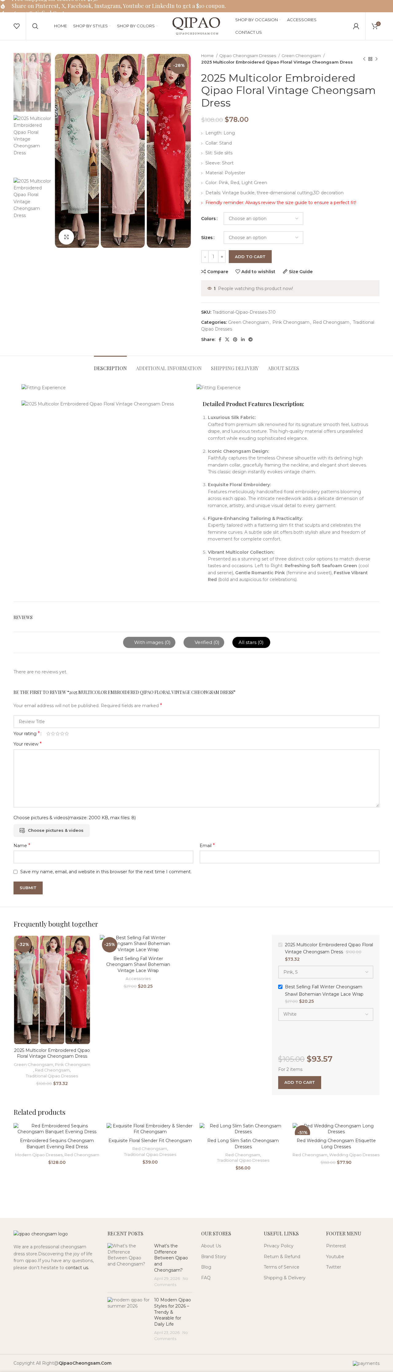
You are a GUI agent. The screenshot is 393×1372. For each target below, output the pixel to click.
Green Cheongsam (302, 55)
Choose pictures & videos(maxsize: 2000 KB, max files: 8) (75, 817)
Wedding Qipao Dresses (354, 1154)
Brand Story (213, 1256)
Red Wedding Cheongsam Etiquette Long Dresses (336, 1143)
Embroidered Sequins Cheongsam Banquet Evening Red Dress (57, 1143)
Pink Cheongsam (290, 322)
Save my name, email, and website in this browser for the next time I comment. (106, 871)
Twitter (333, 1267)
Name (22, 845)
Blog (206, 1267)
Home (208, 55)
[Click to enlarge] (66, 237)
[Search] (35, 26)
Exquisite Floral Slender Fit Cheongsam (150, 1140)
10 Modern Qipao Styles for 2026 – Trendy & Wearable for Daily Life (172, 1312)
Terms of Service (281, 1267)
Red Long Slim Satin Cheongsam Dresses (243, 1143)
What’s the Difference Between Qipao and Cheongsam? (171, 1258)
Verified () (206, 642)
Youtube (335, 1256)
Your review (28, 744)
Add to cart (250, 256)
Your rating (27, 733)
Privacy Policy (279, 1246)
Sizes (207, 237)
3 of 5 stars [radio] (57, 733)
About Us (211, 1246)
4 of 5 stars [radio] (62, 733)
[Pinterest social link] (235, 339)
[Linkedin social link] (243, 339)
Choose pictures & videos (56, 830)
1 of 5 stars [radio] (48, 733)
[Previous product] (364, 59)
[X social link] (227, 339)
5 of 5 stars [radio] (66, 733)
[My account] (356, 26)
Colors (208, 218)
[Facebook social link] (220, 339)
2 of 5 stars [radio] (53, 733)
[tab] (110, 365)
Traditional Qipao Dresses (52, 1075)
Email (207, 845)
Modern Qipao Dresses (39, 1154)
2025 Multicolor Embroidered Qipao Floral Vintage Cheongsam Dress (52, 1053)
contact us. (77, 1267)
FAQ (206, 1278)
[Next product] (376, 59)
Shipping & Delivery (284, 1278)
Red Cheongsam (331, 322)
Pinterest (336, 1246)
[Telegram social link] (251, 339)
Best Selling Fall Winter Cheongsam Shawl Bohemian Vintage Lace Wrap (138, 964)
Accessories (138, 978)
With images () (152, 642)
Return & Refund (282, 1256)
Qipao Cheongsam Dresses (248, 55)
